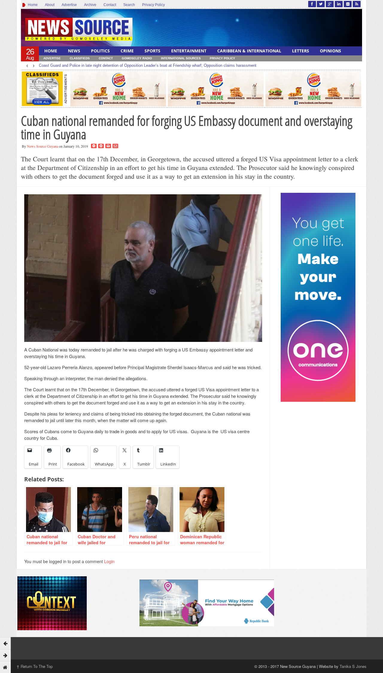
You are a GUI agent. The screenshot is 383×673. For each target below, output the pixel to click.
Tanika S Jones (353, 666)
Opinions (330, 51)
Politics (100, 51)
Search (129, 5)
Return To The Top (34, 666)
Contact (110, 5)
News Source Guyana (42, 146)
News (74, 51)
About (49, 5)
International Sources (181, 58)
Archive (90, 5)
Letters (300, 51)
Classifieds (80, 58)
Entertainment (188, 51)
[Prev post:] (5, 643)
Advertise (69, 5)
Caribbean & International (249, 51)
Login (109, 561)
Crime (127, 51)
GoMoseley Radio (137, 58)
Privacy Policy (153, 5)
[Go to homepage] (5, 667)
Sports (152, 51)
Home (32, 5)
